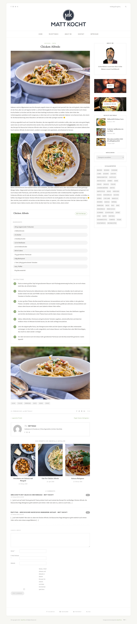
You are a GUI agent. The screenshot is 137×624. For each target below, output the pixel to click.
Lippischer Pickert (17, 418)
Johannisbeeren (102, 188)
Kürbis (99, 198)
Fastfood (112, 177)
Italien (20, 403)
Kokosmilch (108, 195)
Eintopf (113, 173)
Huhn (13, 403)
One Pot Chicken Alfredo (50, 478)
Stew (98, 216)
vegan (119, 219)
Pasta (54, 43)
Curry (99, 173)
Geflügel (47, 43)
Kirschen (116, 191)
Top (124, 620)
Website (13, 563)
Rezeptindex (53, 34)
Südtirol (112, 216)
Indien (99, 184)
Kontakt (81, 34)
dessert (106, 173)
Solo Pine (23, 620)
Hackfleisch (101, 181)
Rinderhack (101, 209)
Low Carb (107, 198)
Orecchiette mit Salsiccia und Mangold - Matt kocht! (32, 495)
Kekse (109, 191)
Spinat (47, 403)
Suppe (104, 216)
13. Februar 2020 (16, 411)
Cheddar (114, 170)
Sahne (41, 403)
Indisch (106, 184)
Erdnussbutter (102, 177)
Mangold (115, 198)
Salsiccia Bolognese (77, 478)
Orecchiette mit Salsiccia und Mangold (23, 479)
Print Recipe (82, 213)
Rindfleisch (111, 209)
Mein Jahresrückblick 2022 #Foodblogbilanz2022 (115, 140)
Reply (88, 495)
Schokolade (109, 212)
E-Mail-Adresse (15, 557)
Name (13, 551)
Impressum (94, 34)
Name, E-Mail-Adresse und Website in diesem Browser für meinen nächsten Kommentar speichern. (43, 579)
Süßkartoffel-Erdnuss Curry (115, 119)
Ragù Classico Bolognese (81, 418)
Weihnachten (112, 223)
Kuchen (116, 195)
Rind (117, 205)
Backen (99, 170)
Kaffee (112, 188)
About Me (68, 34)
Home (41, 34)
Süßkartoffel (102, 219)
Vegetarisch (101, 223)
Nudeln (107, 202)
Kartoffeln (101, 191)
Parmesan (28, 403)
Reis (112, 205)
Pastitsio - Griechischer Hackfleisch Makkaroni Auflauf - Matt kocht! (39, 512)
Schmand (100, 212)
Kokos (99, 195)
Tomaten (112, 219)
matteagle (28, 411)
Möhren (99, 202)
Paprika (114, 202)
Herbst (110, 181)
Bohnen (106, 170)
